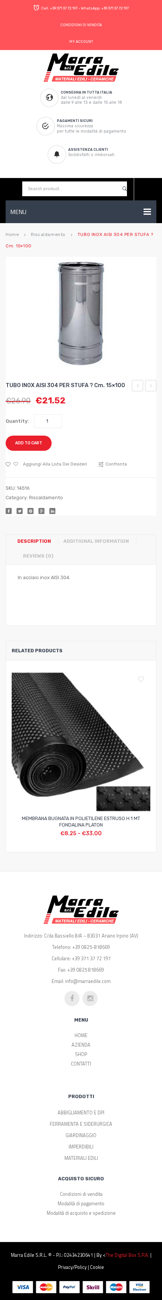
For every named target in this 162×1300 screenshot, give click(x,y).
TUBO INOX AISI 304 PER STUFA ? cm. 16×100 (150, 386)
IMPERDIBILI (81, 1146)
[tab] (37, 541)
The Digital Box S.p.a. (127, 1255)
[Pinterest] (31, 511)
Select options (62, 829)
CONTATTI (81, 1063)
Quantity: (17, 421)
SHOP (81, 1054)
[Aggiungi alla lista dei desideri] (142, 679)
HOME (81, 1035)
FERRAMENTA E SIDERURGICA (81, 1124)
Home (12, 234)
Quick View (99, 829)
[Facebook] (9, 511)
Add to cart (28, 443)
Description (34, 541)
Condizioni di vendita (81, 1194)
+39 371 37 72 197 (64, 8)
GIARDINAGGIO (81, 1135)
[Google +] (41, 511)
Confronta (81, 829)
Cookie (97, 1267)
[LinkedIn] (52, 511)
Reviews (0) (38, 556)
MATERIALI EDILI (81, 1158)
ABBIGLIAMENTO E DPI (81, 1112)
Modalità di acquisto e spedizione (81, 1213)
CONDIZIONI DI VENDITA (81, 25)
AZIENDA (81, 1044)
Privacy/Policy (72, 1267)
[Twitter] (20, 511)
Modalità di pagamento (81, 1203)
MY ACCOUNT (81, 41)
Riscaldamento (48, 234)
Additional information (96, 541)
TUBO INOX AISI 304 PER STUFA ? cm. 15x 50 (137, 386)
